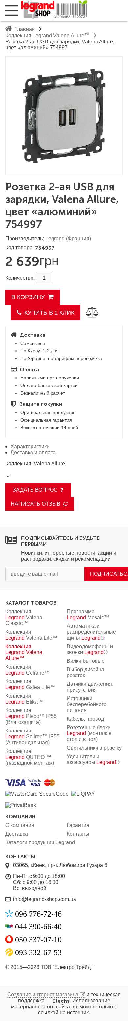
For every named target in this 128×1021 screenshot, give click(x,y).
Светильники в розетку (94, 748)
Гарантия (78, 825)
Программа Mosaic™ (88, 614)
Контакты (78, 834)
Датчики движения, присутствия (90, 687)
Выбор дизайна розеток (85, 672)
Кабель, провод (85, 719)
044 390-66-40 (38, 927)
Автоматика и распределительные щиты (91, 632)
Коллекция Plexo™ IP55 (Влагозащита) (31, 716)
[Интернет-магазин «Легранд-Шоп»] (73, 10)
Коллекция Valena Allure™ (23, 652)
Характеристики (30, 446)
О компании (19, 825)
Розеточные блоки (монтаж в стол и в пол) (89, 733)
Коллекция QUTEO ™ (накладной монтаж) (29, 757)
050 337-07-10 (38, 939)
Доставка (16, 834)
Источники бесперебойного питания (87, 704)
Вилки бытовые (86, 661)
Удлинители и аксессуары (93, 759)
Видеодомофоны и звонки (90, 649)
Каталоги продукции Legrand (40, 842)
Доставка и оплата (33, 452)
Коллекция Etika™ (24, 698)
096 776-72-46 (38, 914)
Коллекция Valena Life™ (31, 635)
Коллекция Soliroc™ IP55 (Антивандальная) (32, 736)
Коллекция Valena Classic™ (23, 617)
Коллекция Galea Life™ (30, 684)
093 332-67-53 (38, 952)
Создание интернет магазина (42, 994)
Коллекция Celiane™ (27, 670)
